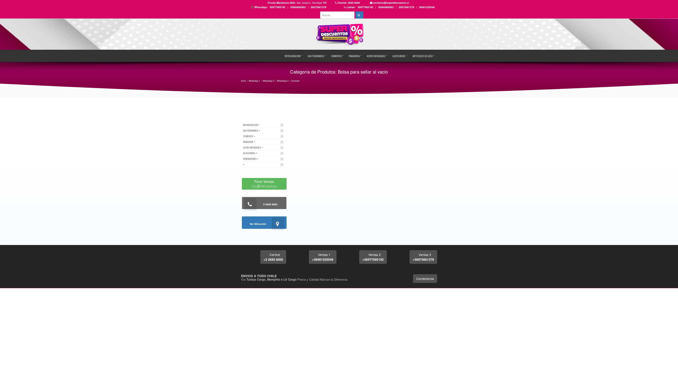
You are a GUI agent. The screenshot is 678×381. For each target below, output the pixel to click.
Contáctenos (425, 278)
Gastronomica (316, 56)
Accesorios (398, 56)
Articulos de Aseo (422, 56)
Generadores (250, 159)
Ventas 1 (322, 257)
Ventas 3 (423, 257)
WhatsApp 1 (254, 80)
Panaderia (354, 56)
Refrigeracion (293, 56)
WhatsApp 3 (283, 80)
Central (273, 257)
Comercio (336, 56)
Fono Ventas (264, 183)
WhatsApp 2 (268, 80)
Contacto (295, 80)
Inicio (243, 80)
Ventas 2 (373, 257)
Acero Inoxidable (376, 56)
